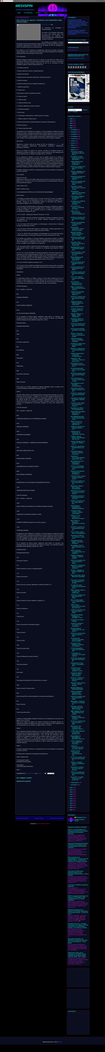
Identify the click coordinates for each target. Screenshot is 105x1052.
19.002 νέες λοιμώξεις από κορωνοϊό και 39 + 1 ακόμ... (78, 635)
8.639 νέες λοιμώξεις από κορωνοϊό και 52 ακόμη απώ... (77, 773)
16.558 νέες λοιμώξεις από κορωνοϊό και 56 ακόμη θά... (78, 273)
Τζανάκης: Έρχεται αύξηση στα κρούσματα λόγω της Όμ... (78, 438)
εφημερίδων (82, 102)
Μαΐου (73, 145)
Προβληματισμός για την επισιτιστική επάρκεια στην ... (77, 249)
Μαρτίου (73, 149)
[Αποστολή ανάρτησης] (45, 773)
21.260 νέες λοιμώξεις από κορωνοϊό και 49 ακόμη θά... (78, 659)
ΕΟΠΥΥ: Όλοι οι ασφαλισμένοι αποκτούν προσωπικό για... (78, 606)
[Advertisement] (78, 977)
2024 (71, 123)
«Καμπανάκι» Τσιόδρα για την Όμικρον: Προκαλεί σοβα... (78, 399)
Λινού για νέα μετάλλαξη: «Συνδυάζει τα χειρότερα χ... (78, 330)
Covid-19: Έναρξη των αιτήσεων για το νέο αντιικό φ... (77, 310)
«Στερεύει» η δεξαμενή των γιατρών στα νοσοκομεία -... (77, 625)
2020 (71, 789)
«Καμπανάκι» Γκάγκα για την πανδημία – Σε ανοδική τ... (77, 198)
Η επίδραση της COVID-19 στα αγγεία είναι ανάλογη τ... (78, 203)
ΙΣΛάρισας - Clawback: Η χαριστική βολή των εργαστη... (77, 679)
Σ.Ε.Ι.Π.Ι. (46, 12)
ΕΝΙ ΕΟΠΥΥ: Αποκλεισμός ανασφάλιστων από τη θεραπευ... (78, 492)
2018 (71, 794)
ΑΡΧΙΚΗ (19, 12)
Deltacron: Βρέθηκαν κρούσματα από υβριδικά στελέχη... (76, 693)
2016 (71, 798)
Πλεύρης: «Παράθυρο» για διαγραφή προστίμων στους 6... (78, 173)
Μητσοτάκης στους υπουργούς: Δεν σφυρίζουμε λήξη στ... (77, 727)
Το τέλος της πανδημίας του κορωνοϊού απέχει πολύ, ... (77, 467)
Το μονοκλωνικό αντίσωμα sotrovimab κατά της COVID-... (77, 640)
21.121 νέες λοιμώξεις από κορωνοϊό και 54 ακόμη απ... (78, 758)
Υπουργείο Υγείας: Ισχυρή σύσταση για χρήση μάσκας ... (78, 477)
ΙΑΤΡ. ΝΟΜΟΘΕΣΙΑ (28, 12)
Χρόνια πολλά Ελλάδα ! (77, 306)
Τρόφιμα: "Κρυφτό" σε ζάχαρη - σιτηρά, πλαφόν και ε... (77, 315)
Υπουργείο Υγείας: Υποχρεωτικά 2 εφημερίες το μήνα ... (77, 669)
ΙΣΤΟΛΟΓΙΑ (38, 12)
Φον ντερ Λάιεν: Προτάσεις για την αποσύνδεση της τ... (77, 283)
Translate (75, 111)
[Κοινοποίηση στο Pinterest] (53, 773)
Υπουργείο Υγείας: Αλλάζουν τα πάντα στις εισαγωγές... (78, 718)
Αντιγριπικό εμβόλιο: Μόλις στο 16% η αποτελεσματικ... (76, 674)
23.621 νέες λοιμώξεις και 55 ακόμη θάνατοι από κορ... (77, 448)
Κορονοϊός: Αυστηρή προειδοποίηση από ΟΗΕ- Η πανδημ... (77, 708)
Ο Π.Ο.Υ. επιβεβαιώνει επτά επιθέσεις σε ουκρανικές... (77, 742)
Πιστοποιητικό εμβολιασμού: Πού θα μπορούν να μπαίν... (77, 229)
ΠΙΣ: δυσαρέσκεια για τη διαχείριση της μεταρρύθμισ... (77, 463)
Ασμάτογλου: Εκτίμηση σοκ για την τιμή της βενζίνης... (77, 768)
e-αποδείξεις (58, 144)
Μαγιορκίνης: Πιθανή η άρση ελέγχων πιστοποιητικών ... (77, 487)
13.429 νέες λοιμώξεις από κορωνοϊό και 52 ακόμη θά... (78, 239)
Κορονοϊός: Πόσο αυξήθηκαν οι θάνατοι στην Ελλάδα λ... (77, 645)
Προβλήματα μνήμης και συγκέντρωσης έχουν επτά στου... (77, 497)
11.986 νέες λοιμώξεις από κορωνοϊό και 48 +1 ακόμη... (78, 611)
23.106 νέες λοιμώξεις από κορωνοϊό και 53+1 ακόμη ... (78, 345)
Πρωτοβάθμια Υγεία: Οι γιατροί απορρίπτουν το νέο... (78, 547)
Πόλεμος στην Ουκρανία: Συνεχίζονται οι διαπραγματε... (77, 472)
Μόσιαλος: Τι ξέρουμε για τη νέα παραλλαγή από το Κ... (78, 350)
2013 (71, 805)
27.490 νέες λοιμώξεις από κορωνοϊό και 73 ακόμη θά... (78, 219)
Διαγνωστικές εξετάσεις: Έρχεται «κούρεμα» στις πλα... (78, 390)
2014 (71, 803)
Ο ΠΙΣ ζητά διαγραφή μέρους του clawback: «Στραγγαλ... (77, 340)
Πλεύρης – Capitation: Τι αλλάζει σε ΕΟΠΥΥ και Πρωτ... (77, 572)
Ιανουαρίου (74, 784)
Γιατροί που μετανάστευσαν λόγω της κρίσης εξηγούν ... (77, 747)
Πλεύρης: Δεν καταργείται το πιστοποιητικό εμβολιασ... (78, 224)
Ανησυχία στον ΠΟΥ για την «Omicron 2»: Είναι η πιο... (77, 537)
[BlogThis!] (49, 773)
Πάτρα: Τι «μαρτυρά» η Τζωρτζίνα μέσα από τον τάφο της (78, 288)
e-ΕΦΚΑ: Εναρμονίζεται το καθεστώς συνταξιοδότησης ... (77, 355)
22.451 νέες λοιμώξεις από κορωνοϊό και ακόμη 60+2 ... (78, 168)
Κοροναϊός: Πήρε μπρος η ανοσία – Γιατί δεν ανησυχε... (78, 684)
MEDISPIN (24, 6)
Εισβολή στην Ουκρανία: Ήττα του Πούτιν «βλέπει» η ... (77, 293)
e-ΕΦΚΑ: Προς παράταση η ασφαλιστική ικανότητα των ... (78, 732)
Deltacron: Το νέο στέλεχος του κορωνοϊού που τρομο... (78, 517)
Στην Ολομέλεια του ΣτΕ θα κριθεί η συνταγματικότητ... (77, 385)
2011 (71, 809)
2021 (71, 787)
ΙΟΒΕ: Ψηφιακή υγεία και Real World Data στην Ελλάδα (77, 713)
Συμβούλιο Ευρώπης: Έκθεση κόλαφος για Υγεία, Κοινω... (77, 303)
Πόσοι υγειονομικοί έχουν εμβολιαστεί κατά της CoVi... (78, 263)
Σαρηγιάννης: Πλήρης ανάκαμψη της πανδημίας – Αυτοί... (77, 616)
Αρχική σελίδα (39, 818)
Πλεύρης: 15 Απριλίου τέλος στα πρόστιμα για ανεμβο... (78, 335)
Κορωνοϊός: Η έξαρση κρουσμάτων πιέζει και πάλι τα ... (77, 153)
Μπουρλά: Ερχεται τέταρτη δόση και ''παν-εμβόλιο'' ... (78, 630)
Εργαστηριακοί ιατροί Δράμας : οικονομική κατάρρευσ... (77, 542)
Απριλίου (73, 147)
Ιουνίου (73, 143)
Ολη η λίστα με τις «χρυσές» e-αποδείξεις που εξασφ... (77, 207)
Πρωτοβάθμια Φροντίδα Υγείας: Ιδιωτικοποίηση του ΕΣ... (77, 418)
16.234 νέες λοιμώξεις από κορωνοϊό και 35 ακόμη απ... (78, 298)
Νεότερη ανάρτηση (22, 818)
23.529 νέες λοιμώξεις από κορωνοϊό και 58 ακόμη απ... (78, 394)
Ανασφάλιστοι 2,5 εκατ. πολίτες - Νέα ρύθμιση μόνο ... (77, 664)
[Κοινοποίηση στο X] (51, 773)
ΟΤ (20, 769)
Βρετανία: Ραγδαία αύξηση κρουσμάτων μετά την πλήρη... (77, 234)
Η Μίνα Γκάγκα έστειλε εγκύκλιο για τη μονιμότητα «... (77, 163)
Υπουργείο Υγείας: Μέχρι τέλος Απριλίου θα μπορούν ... (77, 404)
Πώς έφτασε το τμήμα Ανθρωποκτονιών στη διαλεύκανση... (77, 158)
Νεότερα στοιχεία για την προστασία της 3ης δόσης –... (77, 268)
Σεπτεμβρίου (74, 136)
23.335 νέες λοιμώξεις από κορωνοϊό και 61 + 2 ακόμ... (78, 722)
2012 (71, 807)
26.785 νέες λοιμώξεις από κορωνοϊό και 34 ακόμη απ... (78, 375)
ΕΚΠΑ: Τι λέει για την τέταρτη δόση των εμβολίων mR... (76, 423)
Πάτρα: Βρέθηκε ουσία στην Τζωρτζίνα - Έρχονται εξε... (77, 258)
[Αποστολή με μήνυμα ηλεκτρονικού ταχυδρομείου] (48, 773)
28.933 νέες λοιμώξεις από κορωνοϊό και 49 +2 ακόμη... (78, 183)
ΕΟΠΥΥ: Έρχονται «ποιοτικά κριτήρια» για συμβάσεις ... (78, 552)
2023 (71, 125)
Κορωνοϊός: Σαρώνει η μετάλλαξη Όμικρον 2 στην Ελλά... (77, 320)
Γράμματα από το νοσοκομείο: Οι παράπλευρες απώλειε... (78, 433)
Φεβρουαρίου (75, 782)
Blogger (60, 1042)
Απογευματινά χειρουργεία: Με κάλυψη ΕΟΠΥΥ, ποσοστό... (78, 193)
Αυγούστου (74, 138)
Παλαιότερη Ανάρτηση (56, 818)
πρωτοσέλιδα (76, 102)
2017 (71, 796)
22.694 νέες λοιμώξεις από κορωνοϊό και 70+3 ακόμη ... (78, 596)
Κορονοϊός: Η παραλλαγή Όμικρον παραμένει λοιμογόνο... (78, 567)
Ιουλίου (73, 140)
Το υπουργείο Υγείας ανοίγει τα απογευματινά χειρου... (78, 586)
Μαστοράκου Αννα (81, 817)
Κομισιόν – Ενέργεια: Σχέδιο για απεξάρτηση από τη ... (77, 763)
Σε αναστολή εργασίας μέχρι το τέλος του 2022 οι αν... (78, 370)
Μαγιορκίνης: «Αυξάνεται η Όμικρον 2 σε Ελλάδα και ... (78, 703)
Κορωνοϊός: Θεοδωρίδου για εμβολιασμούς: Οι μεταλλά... (78, 581)
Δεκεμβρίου (74, 129)
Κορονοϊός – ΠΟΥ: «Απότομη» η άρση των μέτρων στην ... (78, 360)
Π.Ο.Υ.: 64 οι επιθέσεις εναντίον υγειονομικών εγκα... (77, 278)
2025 (71, 121)
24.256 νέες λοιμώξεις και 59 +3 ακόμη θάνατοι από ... (77, 482)
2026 (71, 118)
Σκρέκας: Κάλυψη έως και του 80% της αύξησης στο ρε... (78, 443)
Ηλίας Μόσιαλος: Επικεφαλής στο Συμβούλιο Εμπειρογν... (78, 507)
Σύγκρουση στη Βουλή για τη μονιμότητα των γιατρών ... (78, 178)
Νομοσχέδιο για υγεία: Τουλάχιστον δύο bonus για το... (78, 365)
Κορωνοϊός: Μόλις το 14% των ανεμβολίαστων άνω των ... (78, 253)
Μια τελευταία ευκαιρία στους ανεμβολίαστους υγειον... (77, 601)
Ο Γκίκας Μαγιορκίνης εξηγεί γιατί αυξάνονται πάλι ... (77, 649)
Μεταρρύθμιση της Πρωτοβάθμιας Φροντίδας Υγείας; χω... (78, 737)
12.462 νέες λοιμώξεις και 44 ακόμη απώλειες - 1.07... (77, 428)
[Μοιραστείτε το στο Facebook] (52, 773)
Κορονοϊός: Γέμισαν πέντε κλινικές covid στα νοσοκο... (78, 188)
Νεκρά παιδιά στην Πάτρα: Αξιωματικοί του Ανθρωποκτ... (78, 413)
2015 (71, 801)
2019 (71, 792)
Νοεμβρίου (74, 132)
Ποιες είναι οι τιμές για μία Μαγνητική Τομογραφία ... (78, 577)
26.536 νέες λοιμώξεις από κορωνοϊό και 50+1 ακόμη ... (78, 562)
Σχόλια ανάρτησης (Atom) (43, 823)
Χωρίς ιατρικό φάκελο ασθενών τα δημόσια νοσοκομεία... (77, 453)
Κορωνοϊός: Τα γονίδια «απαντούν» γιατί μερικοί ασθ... (77, 778)
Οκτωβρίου (74, 134)
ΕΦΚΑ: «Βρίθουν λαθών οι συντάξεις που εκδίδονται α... (78, 591)
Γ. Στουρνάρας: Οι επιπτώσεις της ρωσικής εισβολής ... (78, 654)
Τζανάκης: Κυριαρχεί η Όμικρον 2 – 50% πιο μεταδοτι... (77, 557)
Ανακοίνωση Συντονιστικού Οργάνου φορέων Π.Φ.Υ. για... (78, 458)
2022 (71, 127)
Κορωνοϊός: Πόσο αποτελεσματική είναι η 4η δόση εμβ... (78, 244)
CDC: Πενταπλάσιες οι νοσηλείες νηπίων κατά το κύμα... (78, 380)
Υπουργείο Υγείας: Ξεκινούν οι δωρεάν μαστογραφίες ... (77, 512)
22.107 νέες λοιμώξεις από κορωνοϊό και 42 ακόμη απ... (78, 325)
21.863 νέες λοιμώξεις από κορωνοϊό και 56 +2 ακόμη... (78, 698)
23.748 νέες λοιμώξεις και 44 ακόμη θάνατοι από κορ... (77, 528)
